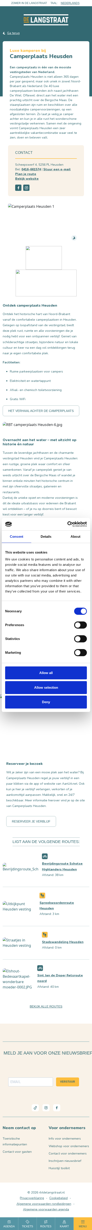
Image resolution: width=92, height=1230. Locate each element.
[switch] (80, 625)
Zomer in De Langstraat (29, 3)
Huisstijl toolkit (59, 1168)
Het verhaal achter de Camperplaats (41, 411)
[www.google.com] (44, 257)
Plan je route (25, 174)
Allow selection (46, 687)
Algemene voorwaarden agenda (46, 1209)
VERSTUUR (67, 1081)
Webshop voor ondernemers (69, 1146)
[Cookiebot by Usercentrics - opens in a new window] (67, 524)
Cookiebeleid (58, 1198)
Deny (46, 702)
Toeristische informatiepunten (15, 1141)
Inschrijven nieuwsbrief (65, 1161)
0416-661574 (31, 169)
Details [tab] (46, 536)
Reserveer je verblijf (31, 821)
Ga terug (13, 33)
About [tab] (75, 536)
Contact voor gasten (17, 1152)
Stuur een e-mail (57, 169)
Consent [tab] (16, 536)
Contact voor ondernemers (68, 1153)
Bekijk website (27, 179)
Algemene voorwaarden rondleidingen (44, 1204)
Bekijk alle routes (46, 1006)
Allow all (46, 673)
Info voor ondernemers (65, 1138)
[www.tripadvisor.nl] (46, 283)
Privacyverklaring (32, 1198)
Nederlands (70, 3)
